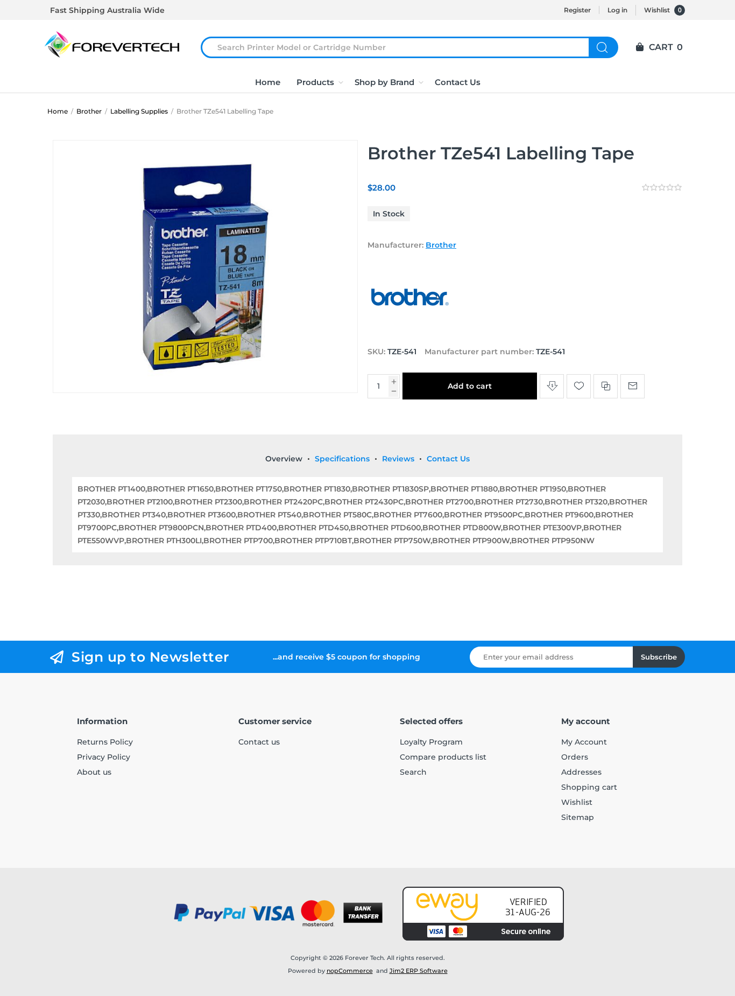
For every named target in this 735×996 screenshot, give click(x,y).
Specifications (342, 459)
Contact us (259, 742)
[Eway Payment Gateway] (483, 913)
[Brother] (410, 331)
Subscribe (659, 657)
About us (94, 772)
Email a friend (632, 386)
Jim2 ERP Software (419, 970)
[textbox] (401, 47)
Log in (617, 10)
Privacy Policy (103, 757)
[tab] (283, 459)
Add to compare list (605, 386)
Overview (283, 459)
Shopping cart (589, 787)
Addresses (581, 772)
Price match (552, 386)
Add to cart (470, 386)
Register (577, 10)
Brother (441, 245)
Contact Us (448, 459)
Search (603, 47)
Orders (574, 757)
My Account (584, 742)
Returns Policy (105, 742)
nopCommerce (350, 970)
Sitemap (577, 817)
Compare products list (443, 757)
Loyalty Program (431, 742)
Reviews (398, 459)
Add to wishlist (579, 386)
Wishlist (576, 802)
